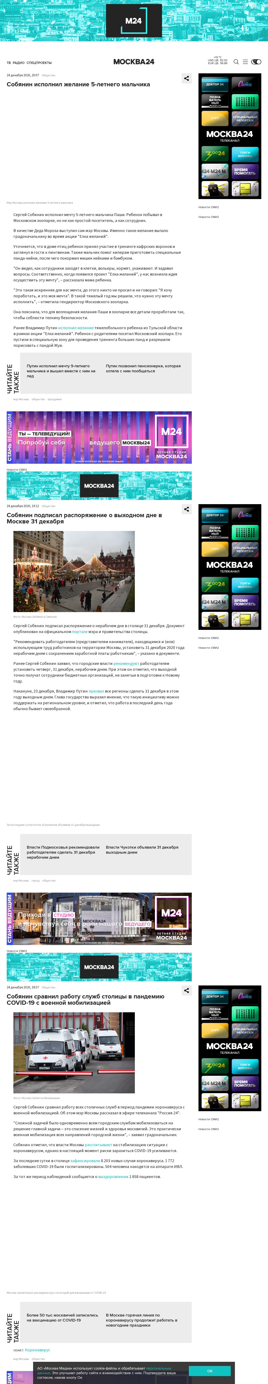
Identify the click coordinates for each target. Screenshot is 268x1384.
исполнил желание (76, 328)
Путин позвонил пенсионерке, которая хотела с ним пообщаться (143, 369)
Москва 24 (134, 62)
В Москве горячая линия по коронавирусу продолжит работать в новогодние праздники (141, 1320)
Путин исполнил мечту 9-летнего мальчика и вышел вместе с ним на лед (61, 371)
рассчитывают (98, 1145)
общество (38, 399)
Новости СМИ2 (17, 469)
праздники (55, 399)
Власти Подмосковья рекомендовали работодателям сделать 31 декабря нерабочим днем (63, 852)
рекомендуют (126, 664)
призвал (96, 691)
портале (80, 632)
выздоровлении (113, 1177)
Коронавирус (37, 1350)
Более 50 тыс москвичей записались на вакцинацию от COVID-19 (62, 1318)
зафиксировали (85, 1161)
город (36, 880)
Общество (48, 75)
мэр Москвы (21, 399)
